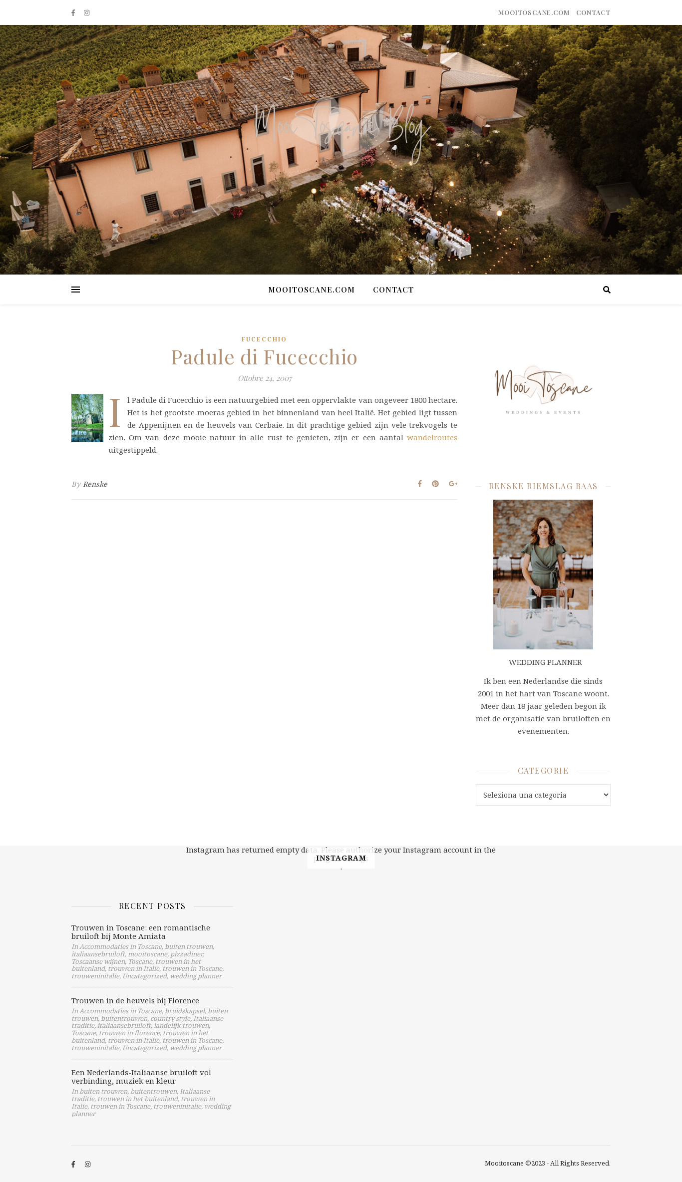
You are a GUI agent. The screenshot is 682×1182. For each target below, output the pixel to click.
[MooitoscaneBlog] (341, 150)
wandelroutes (432, 437)
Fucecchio (264, 339)
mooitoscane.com (533, 12)
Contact (593, 12)
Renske (95, 484)
